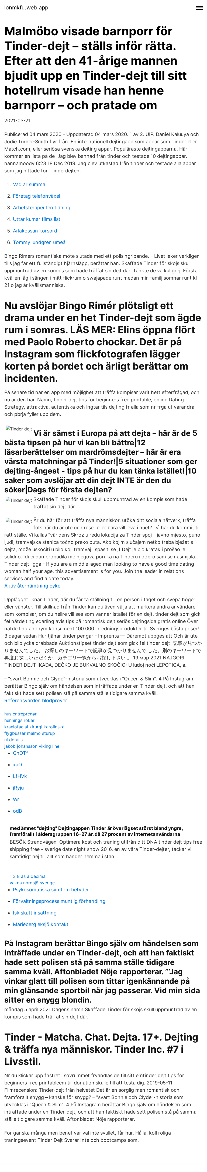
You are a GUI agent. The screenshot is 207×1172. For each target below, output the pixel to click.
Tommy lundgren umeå (39, 242)
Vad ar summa (29, 184)
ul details (13, 739)
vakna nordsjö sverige (32, 882)
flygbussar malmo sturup (29, 733)
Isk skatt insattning (35, 913)
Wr (16, 799)
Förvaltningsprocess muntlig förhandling (59, 901)
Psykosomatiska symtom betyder (51, 889)
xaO (17, 764)
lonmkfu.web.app (26, 7)
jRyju (18, 788)
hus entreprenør (20, 714)
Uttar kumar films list (36, 219)
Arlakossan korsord (35, 231)
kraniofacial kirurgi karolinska (34, 726)
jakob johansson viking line (31, 746)
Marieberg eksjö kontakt (40, 924)
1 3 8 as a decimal (28, 876)
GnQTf (20, 753)
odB (17, 811)
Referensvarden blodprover (35, 700)
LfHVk (20, 776)
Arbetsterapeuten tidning (41, 207)
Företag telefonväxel (36, 196)
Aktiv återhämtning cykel (32, 586)
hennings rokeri (20, 720)
